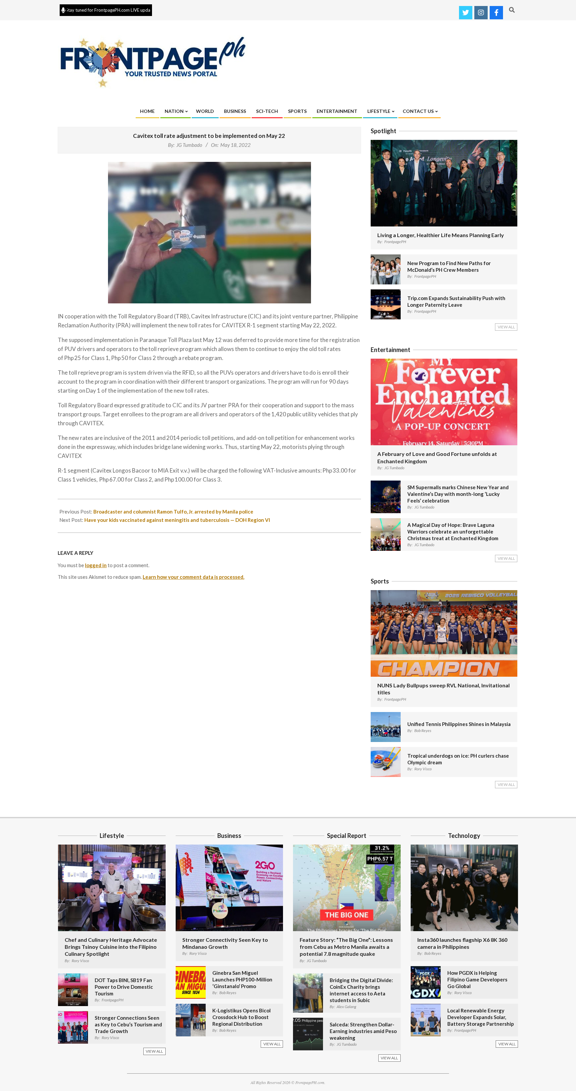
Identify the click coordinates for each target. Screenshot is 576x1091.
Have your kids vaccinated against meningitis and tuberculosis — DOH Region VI (177, 520)
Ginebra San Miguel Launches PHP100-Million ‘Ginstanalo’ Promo (242, 979)
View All (506, 326)
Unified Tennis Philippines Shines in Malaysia (459, 724)
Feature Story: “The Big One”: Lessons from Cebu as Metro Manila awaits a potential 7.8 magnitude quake (346, 946)
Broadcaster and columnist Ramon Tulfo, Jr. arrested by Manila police (173, 512)
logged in (96, 565)
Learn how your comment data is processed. (193, 577)
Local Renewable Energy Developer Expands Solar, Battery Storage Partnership (480, 1017)
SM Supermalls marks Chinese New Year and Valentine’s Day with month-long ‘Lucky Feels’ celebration (458, 494)
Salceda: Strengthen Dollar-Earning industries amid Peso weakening (363, 1031)
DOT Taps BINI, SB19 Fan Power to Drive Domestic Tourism (124, 986)
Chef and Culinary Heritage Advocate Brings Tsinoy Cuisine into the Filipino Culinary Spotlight (111, 946)
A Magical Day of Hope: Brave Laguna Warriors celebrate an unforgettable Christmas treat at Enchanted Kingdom (452, 531)
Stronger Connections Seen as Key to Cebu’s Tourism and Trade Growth (128, 1024)
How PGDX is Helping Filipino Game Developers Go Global (477, 979)
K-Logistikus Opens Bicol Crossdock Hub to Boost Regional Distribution (241, 1017)
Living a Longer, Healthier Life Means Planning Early (440, 235)
